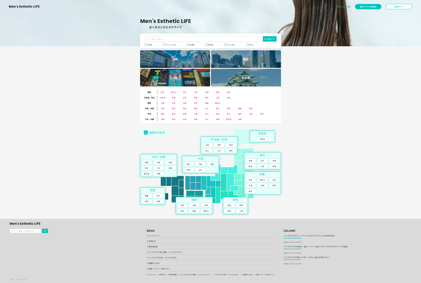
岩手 (185, 97)
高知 (251, 108)
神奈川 (173, 92)
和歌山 (217, 103)
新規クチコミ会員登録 (368, 7)
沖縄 (240, 119)
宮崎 (218, 119)
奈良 (196, 103)
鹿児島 (228, 119)
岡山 (174, 108)
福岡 (163, 119)
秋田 (207, 97)
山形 (218, 97)
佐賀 (185, 119)
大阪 (163, 103)
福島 (229, 97)
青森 (174, 97)
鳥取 (185, 108)
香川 (218, 108)
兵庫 (174, 103)
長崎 (196, 119)
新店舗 (210, 45)
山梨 (251, 113)
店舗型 (192, 45)
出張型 (149, 45)
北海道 (162, 97)
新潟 (218, 113)
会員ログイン (399, 7)
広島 (163, 108)
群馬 (218, 92)
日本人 (251, 45)
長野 (262, 113)
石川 (207, 113)
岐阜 (174, 113)
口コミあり (231, 45)
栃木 (229, 92)
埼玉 (185, 92)
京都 (185, 103)
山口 (207, 108)
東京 (163, 92)
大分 (207, 119)
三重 (196, 113)
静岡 (185, 113)
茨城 (207, 92)
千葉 (196, 92)
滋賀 (207, 103)
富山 (229, 113)
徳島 (229, 108)
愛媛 (240, 108)
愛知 (163, 113)
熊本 (174, 119)
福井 (240, 113)
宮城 (196, 97)
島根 (196, 108)
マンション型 (171, 45)
